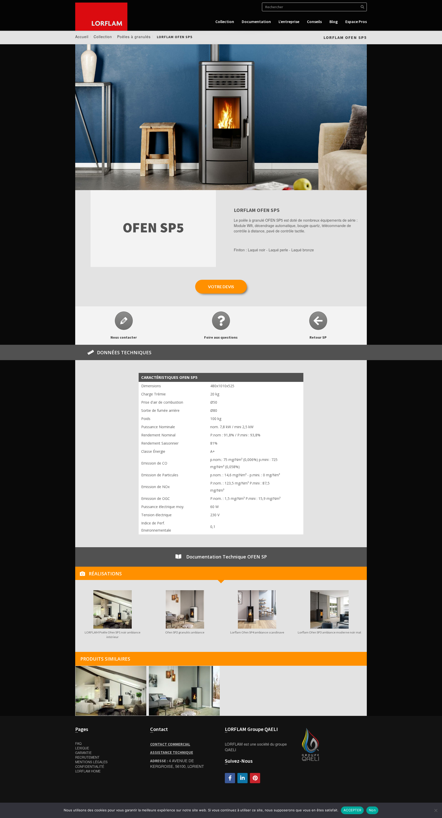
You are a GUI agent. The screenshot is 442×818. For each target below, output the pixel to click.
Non (372, 810)
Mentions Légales (91, 762)
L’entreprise (289, 21)
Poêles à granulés (134, 36)
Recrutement (87, 757)
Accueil (82, 36)
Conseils (314, 21)
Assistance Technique (171, 752)
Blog (333, 21)
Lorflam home (88, 771)
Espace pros (356, 21)
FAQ (78, 743)
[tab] (221, 573)
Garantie (83, 752)
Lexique (82, 748)
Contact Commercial (170, 744)
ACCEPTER (352, 810)
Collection (224, 21)
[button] (221, 287)
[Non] (435, 810)
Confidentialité (89, 766)
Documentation (256, 21)
